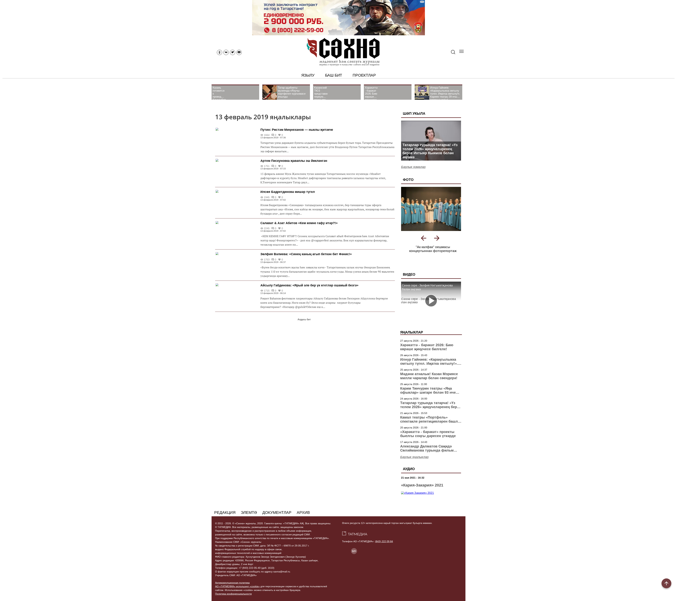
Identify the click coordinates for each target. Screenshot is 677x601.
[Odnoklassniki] (219, 52)
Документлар (276, 512)
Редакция (225, 512)
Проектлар (364, 75)
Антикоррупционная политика (232, 582)
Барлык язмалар (413, 167)
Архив (303, 512)
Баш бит (333, 75)
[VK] (226, 52)
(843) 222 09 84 (384, 541)
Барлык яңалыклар (414, 457)
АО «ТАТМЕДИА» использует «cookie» (237, 586)
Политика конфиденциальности (233, 593)
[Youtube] (239, 52)
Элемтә (249, 512)
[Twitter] (232, 52)
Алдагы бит (304, 319)
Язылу (308, 75)
